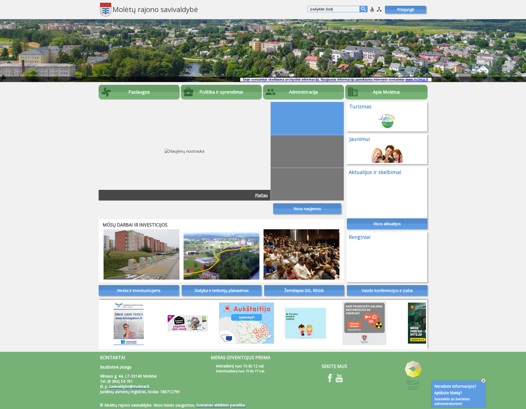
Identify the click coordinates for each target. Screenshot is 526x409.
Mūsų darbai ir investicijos (135, 225)
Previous (104, 254)
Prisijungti (405, 9)
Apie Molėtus (386, 92)
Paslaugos (139, 92)
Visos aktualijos (387, 223)
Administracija (303, 92)
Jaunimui (359, 139)
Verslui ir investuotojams (139, 290)
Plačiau (261, 195)
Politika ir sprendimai (221, 92)
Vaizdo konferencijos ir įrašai (387, 290)
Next (330, 254)
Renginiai (359, 237)
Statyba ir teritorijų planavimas (222, 290)
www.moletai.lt (388, 79)
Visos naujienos (307, 208)
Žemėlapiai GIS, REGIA (304, 290)
